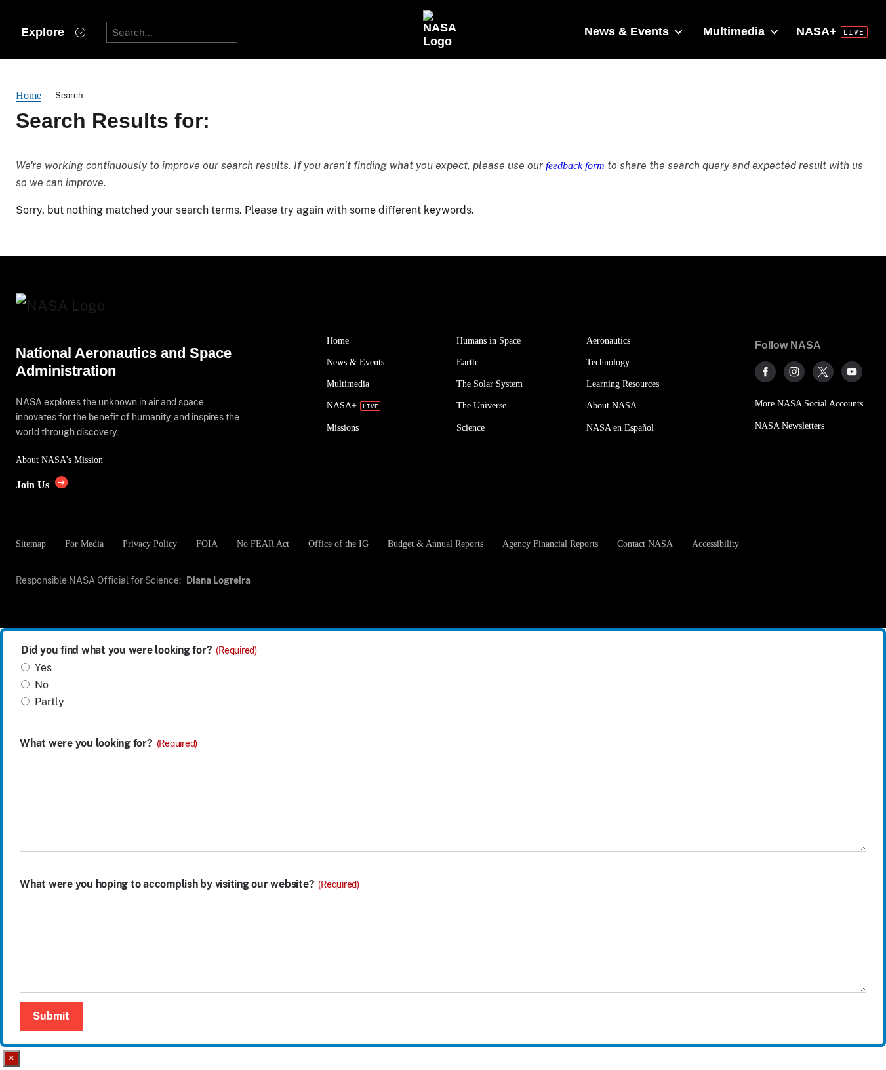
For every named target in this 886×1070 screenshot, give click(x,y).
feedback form (575, 165)
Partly (49, 702)
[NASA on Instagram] (794, 371)
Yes (43, 668)
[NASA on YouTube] (851, 371)
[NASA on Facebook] (765, 371)
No (42, 685)
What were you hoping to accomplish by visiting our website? (189, 884)
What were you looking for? (108, 743)
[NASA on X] (823, 371)
